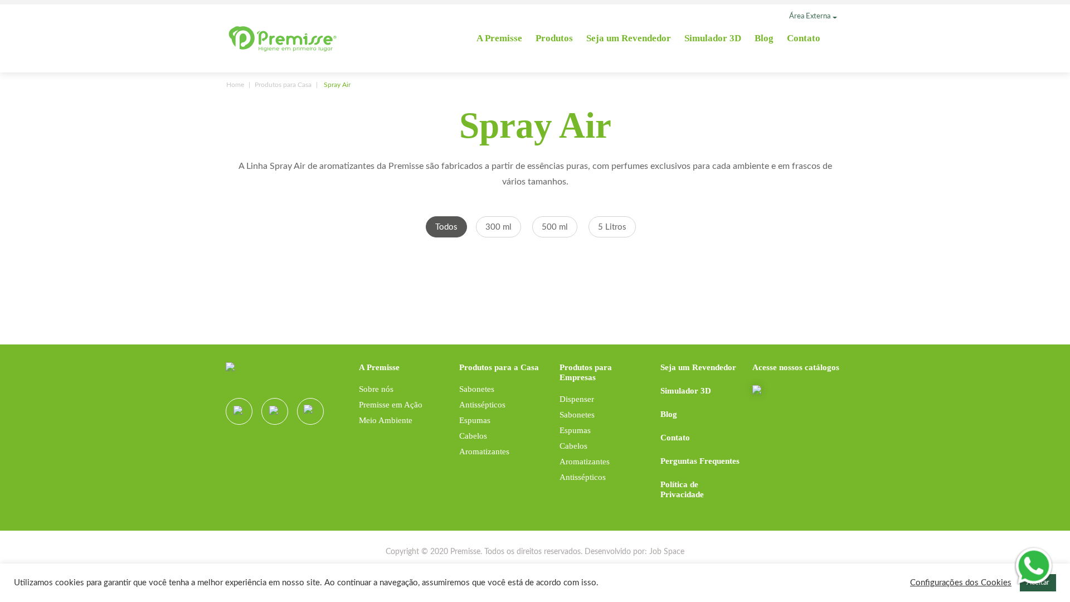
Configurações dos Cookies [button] (960, 583)
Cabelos (473, 435)
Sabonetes (476, 389)
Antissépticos (482, 404)
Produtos (554, 38)
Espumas (474, 420)
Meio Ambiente (385, 420)
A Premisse (499, 38)
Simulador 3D (712, 38)
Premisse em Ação (390, 404)
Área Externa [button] (809, 16)
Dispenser (577, 399)
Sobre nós (376, 389)
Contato (803, 38)
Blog (764, 38)
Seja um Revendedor (628, 38)
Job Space (666, 552)
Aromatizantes (484, 451)
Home (235, 84)
